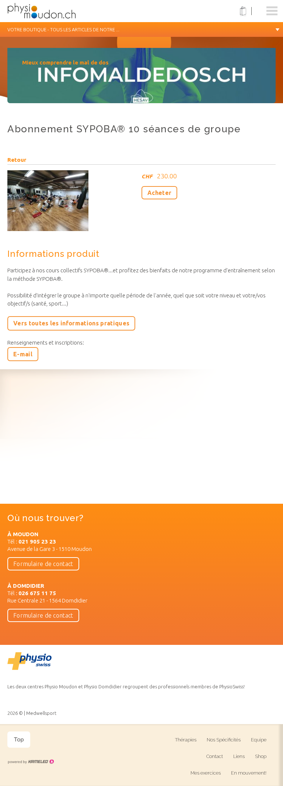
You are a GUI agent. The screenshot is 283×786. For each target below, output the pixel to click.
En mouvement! (248, 773)
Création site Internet (30, 761)
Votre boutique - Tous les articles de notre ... (63, 29)
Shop (260, 756)
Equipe (258, 740)
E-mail (22, 354)
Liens (239, 756)
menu (272, 11)
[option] (141, 79)
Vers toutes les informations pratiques (71, 323)
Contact (214, 756)
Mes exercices (206, 773)
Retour (16, 160)
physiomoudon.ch (53, 11)
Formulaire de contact (43, 563)
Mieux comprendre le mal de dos (65, 62)
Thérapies (185, 740)
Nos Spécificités (224, 740)
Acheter (159, 192)
